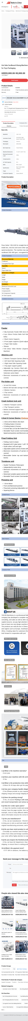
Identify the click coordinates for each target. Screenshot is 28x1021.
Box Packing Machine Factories (10, 996)
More (2, 1009)
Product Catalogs (22, 969)
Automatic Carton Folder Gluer (10, 989)
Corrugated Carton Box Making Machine (12, 1003)
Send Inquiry (14, 80)
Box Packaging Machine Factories (10, 999)
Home (2, 11)
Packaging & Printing (10, 11)
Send (14, 885)
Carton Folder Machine (8, 1007)
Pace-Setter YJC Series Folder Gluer (8, 974)
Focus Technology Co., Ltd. (18, 1015)
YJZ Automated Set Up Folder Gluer (8, 972)
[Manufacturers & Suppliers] (14, 2)
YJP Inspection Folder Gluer (21, 972)
